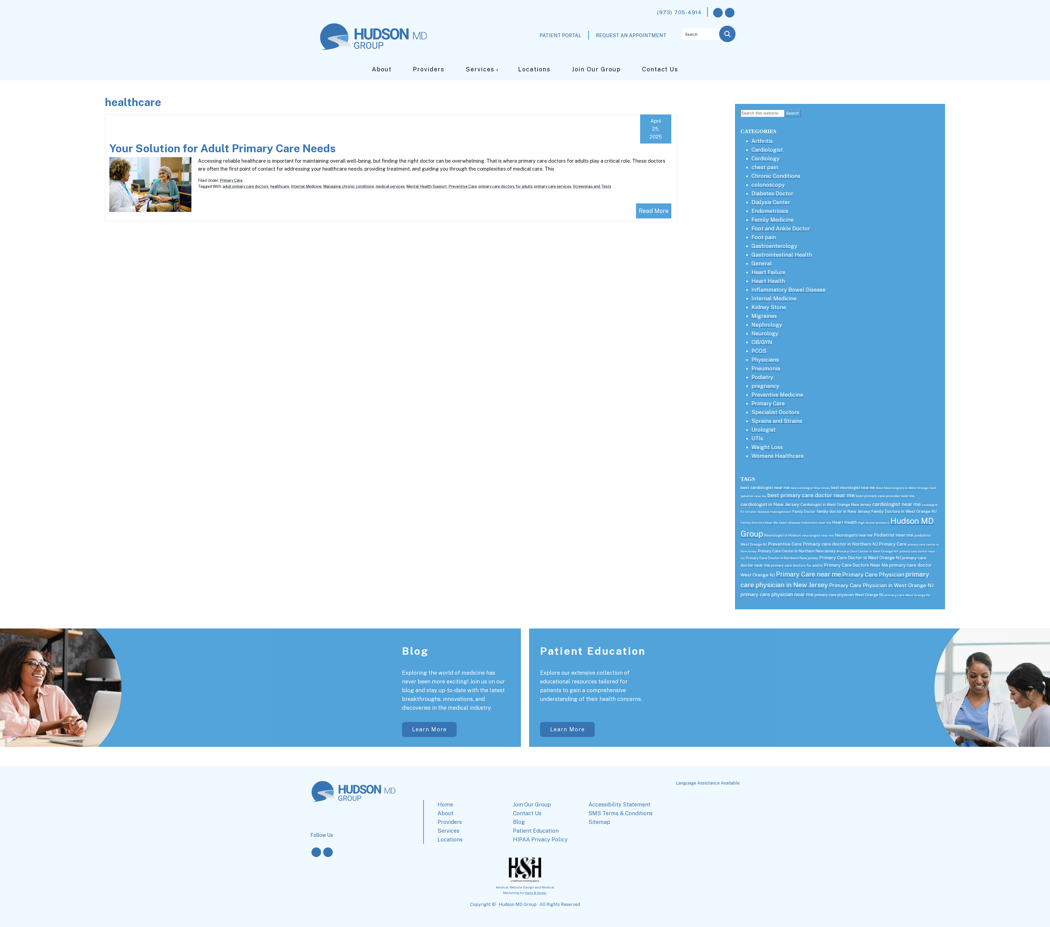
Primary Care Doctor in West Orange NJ (860, 557)
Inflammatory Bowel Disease (788, 289)
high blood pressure (873, 523)
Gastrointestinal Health (781, 255)
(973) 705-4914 (679, 12)
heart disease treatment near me (805, 523)
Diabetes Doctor (772, 193)
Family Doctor (803, 512)
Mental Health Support (426, 186)
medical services (390, 186)
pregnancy (765, 386)
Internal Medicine (306, 186)
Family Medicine (772, 220)
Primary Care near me (808, 574)
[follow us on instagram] (729, 12)
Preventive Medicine (777, 394)
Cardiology (765, 158)
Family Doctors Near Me (759, 523)
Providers (428, 69)
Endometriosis (769, 211)
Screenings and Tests (592, 186)
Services (480, 69)
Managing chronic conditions (348, 186)
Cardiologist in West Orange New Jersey (835, 504)
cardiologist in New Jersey (769, 504)
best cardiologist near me (765, 487)
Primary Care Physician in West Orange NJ (881, 585)
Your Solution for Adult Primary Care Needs (222, 148)
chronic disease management (768, 512)
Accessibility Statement (619, 804)
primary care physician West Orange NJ (849, 595)
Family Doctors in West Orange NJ (904, 511)
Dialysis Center (770, 202)
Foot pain (763, 237)
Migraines (764, 316)
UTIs (757, 438)
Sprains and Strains (776, 421)
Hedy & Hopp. (536, 893)
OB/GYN (761, 342)
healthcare (279, 186)
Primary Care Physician (873, 574)
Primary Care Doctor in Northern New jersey (782, 558)
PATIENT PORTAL (560, 35)
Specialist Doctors (775, 412)
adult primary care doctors (246, 186)
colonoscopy (768, 185)
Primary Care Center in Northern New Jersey (797, 551)
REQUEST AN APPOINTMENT (631, 35)
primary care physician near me (776, 594)
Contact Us (660, 69)
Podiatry (762, 377)
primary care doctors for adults (506, 186)
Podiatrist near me (893, 535)
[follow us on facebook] (718, 12)
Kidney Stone (768, 307)
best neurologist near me (853, 488)
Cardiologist (767, 150)
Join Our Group (596, 69)
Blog (415, 651)
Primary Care (231, 180)
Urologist (763, 429)
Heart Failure (768, 272)
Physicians (765, 359)
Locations (534, 69)
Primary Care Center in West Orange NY (867, 551)
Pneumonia (765, 368)
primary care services (552, 186)
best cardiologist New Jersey (810, 488)
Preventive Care (462, 186)
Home (445, 804)
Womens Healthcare (777, 456)
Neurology (764, 333)
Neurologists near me (854, 535)
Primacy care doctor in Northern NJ (840, 544)
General (761, 263)
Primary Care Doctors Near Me (856, 565)
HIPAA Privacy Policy (540, 839)
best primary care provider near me (885, 496)
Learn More (429, 729)
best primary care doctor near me (811, 495)
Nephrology (766, 324)
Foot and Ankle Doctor (780, 228)
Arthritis (762, 141)
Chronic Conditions (775, 176)
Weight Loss (767, 447)
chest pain (764, 167)
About (382, 69)
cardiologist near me (896, 504)
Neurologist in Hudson (782, 535)
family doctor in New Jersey (843, 511)
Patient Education (593, 651)
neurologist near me (818, 535)
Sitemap (599, 822)
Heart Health (768, 281)
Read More (654, 210)
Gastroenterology (774, 246)
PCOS (758, 351)
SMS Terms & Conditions (620, 813)
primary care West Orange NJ (907, 595)
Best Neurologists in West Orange (902, 488)
